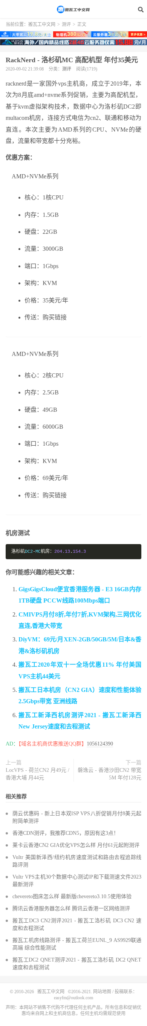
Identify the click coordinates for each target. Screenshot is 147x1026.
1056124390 (100, 744)
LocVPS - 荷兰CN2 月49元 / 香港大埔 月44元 (37, 774)
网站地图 (102, 991)
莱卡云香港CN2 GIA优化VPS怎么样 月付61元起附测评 (75, 845)
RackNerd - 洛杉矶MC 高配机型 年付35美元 (72, 60)
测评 (66, 24)
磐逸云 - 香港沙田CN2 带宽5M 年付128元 (109, 774)
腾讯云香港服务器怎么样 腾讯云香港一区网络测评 (71, 908)
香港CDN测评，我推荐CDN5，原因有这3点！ (65, 833)
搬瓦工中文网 (73, 9)
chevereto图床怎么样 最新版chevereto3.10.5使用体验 (72, 896)
